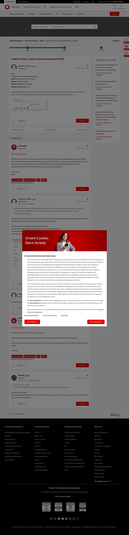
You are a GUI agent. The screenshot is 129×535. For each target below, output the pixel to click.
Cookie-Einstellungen (50, 315)
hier (57, 265)
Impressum (64, 315)
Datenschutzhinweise (31, 315)
